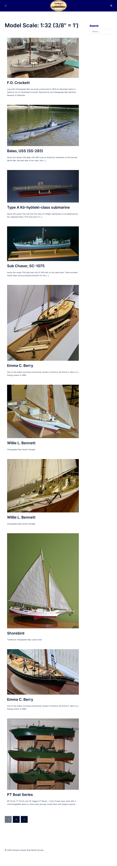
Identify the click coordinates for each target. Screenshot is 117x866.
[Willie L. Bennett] (43, 411)
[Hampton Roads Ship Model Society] (58, 5)
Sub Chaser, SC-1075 (26, 266)
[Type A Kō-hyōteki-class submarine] (43, 186)
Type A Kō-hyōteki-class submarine (38, 207)
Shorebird (15, 633)
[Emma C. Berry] (43, 323)
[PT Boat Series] (43, 754)
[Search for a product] (111, 6)
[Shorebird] (43, 580)
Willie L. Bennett (21, 443)
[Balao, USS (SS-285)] (43, 125)
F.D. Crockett (18, 82)
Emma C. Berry (20, 365)
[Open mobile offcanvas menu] (6, 5)
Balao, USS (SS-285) (25, 151)
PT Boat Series (20, 794)
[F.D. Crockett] (43, 57)
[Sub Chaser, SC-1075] (43, 243)
